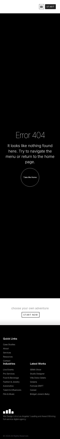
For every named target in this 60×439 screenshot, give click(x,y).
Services (7, 352)
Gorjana (33, 382)
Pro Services (9, 373)
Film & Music (9, 394)
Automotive (8, 386)
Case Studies (9, 344)
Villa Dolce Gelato (38, 378)
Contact (6, 361)
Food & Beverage (11, 378)
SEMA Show (35, 369)
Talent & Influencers (12, 390)
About (6, 348)
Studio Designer (37, 373)
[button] (41, 6)
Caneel (33, 390)
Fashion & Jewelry (11, 382)
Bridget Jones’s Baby (40, 394)
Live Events (8, 369)
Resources (8, 356)
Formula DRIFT (36, 386)
